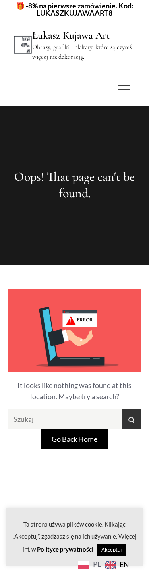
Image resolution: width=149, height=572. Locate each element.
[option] (117, 565)
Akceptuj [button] (111, 550)
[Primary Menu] (123, 86)
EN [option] (124, 564)
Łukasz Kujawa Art (71, 35)
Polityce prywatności (65, 549)
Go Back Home (74, 439)
